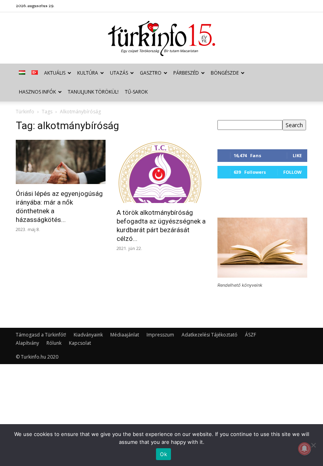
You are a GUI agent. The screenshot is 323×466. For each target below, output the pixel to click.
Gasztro (151, 73)
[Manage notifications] (304, 448)
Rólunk (53, 343)
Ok (163, 454)
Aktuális (54, 73)
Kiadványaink (88, 334)
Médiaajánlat (124, 334)
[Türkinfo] (161, 38)
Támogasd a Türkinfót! (41, 334)
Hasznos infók (37, 91)
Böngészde (225, 73)
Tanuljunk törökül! (93, 91)
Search (294, 125)
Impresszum (160, 334)
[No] (313, 445)
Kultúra (87, 73)
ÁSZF (250, 334)
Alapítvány (27, 343)
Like (297, 155)
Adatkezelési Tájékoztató (210, 334)
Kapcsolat (80, 343)
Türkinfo (25, 111)
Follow (292, 172)
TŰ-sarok (136, 91)
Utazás (119, 73)
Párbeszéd (186, 73)
